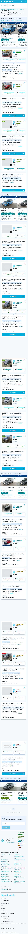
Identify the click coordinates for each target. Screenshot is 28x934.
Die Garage (4, 911)
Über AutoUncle (5, 900)
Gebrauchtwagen (11, 9)
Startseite (3, 9)
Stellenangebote (5, 903)
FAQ (2, 905)
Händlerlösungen (5, 918)
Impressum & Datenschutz (7, 913)
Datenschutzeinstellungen (7, 928)
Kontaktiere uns (5, 916)
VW (17, 9)
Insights (3, 908)
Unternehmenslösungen (7, 921)
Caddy (21, 9)
